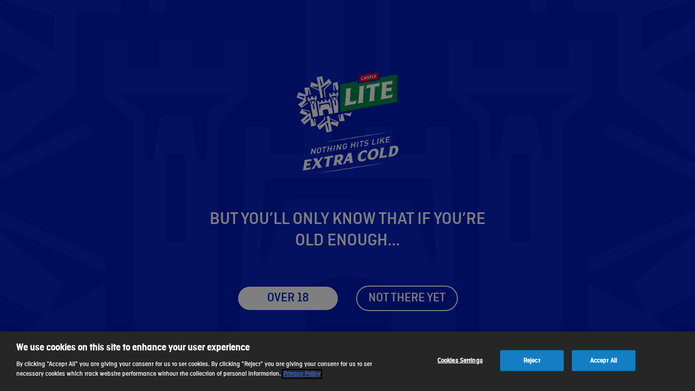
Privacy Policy (302, 374)
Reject (532, 360)
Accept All (603, 360)
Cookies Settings (460, 360)
